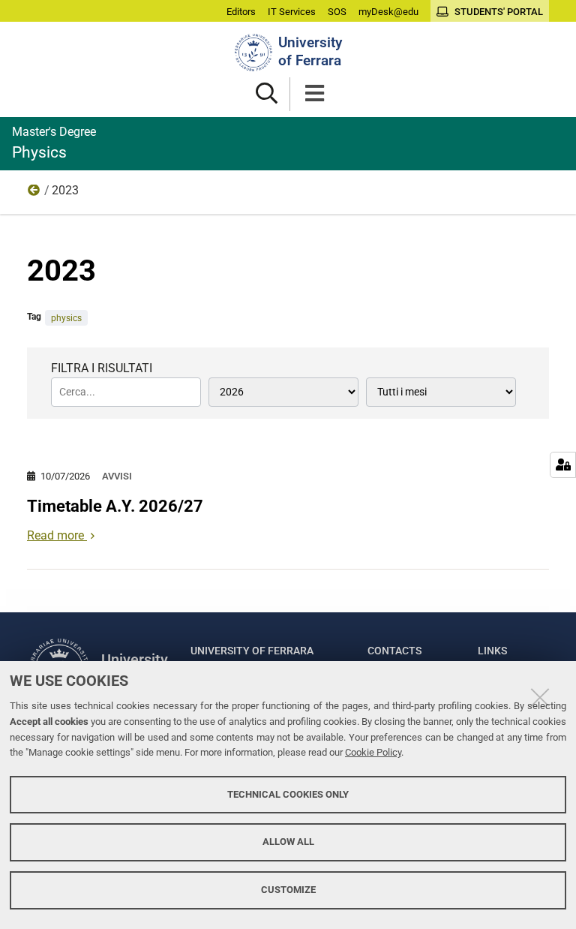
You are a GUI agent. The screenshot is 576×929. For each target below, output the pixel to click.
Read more (55, 535)
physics (66, 318)
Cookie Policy (373, 752)
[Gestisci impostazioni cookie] (563, 465)
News (34, 194)
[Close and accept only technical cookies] (540, 697)
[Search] (267, 94)
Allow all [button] (288, 841)
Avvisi (117, 476)
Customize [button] (288, 889)
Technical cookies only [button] (288, 794)
